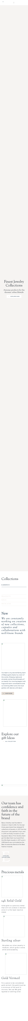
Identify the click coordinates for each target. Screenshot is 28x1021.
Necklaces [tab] (6, 604)
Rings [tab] (3, 600)
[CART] (2, 3)
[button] (25, 3)
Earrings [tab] (5, 585)
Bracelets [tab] (6, 596)
